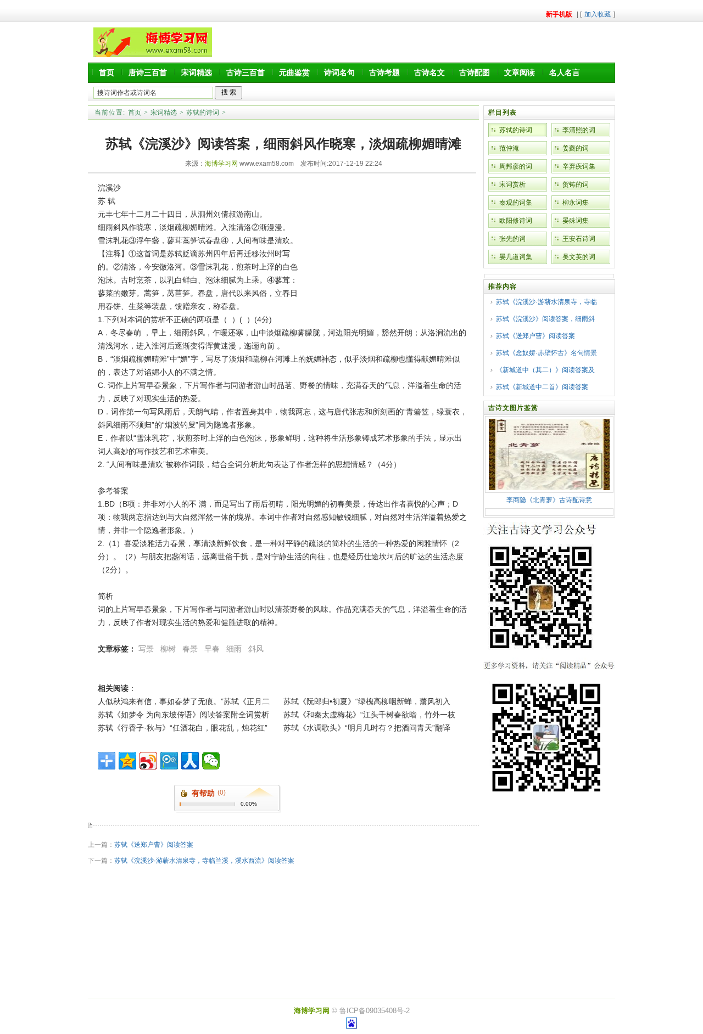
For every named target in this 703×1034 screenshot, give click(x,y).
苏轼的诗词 (202, 112)
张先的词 (512, 239)
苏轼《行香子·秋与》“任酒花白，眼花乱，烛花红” (182, 727)
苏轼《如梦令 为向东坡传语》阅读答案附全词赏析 (183, 714)
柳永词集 (575, 202)
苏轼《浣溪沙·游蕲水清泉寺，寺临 (546, 302)
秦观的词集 (515, 202)
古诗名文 (429, 72)
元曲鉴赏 (294, 72)
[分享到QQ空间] (127, 760)
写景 (146, 648)
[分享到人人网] (190, 760)
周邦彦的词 (515, 166)
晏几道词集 (515, 257)
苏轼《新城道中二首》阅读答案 (542, 387)
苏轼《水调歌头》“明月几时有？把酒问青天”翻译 (366, 727)
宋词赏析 (512, 184)
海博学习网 (221, 163)
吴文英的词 (578, 257)
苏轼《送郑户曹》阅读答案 (153, 844)
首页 (106, 72)
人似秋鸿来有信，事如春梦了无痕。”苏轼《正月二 (184, 701)
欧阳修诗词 (515, 220)
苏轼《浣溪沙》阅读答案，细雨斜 (545, 319)
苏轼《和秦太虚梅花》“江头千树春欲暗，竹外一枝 (369, 714)
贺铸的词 (575, 184)
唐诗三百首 (148, 72)
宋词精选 (196, 72)
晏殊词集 (575, 220)
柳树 (168, 648)
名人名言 (564, 72)
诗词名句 (339, 72)
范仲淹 (509, 148)
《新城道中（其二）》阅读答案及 (545, 370)
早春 (212, 648)
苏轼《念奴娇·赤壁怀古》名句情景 (546, 353)
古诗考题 (384, 72)
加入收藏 (597, 14)
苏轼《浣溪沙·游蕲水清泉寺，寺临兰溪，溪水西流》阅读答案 (204, 860)
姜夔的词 (575, 148)
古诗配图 (474, 72)
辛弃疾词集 (578, 166)
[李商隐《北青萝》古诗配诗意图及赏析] (549, 488)
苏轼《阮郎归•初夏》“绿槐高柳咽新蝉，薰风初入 (366, 701)
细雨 (234, 648)
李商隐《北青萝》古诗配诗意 (549, 500)
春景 (190, 648)
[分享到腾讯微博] (169, 760)
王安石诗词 (578, 239)
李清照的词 (578, 130)
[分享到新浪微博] (148, 760)
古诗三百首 (245, 72)
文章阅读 (519, 72)
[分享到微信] (211, 760)
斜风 (256, 648)
